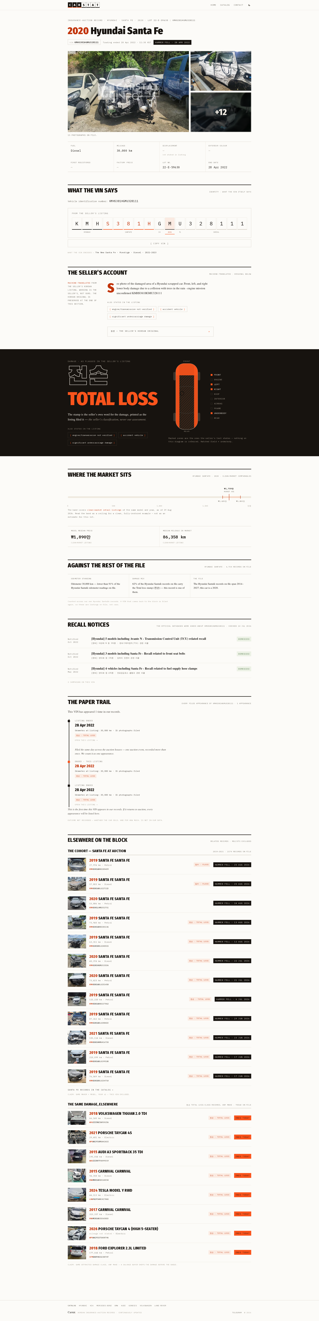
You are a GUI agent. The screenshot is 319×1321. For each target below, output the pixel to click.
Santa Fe (127, 20)
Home (213, 5)
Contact (238, 5)
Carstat (72, 1312)
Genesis (133, 1306)
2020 (141, 20)
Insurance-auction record (85, 20)
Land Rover (160, 1306)
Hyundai (112, 20)
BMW (116, 1306)
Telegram (237, 1313)
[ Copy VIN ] (159, 243)
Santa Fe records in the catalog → (90, 1090)
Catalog (225, 5)
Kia (92, 1306)
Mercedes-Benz (104, 1306)
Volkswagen (146, 1306)
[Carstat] (84, 5)
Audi (123, 1306)
